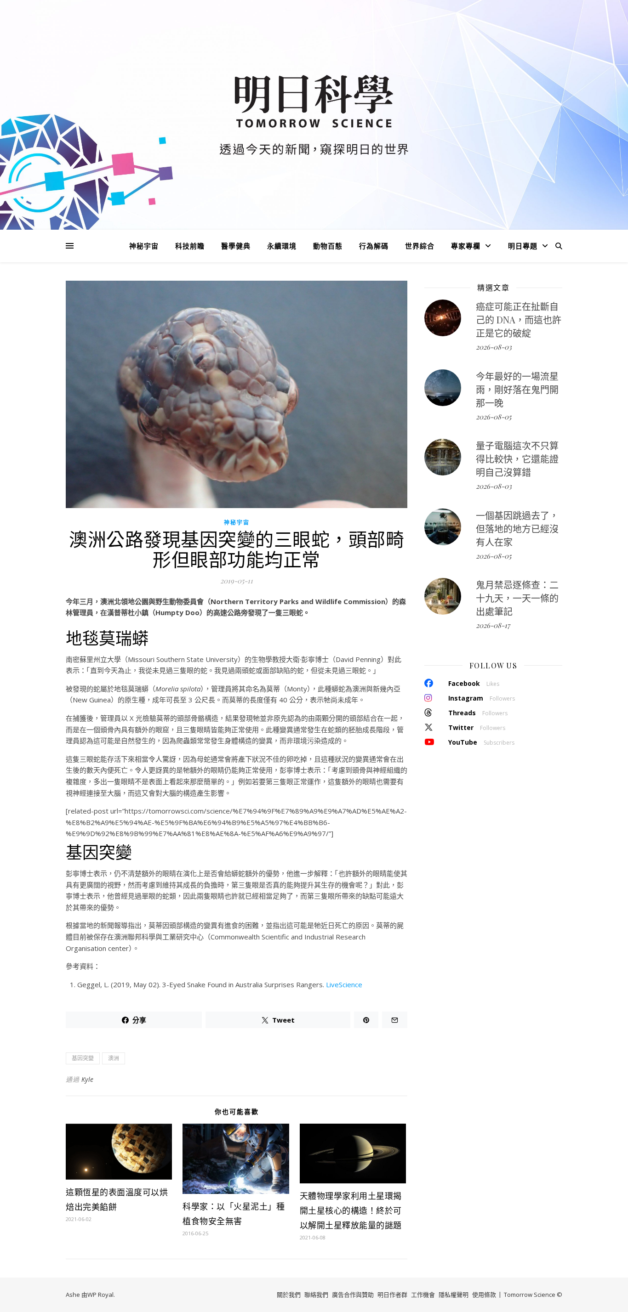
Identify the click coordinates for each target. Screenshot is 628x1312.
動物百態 (328, 245)
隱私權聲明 (453, 1294)
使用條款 (484, 1294)
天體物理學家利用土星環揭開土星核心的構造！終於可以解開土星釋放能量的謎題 (351, 1210)
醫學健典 (236, 245)
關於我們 (289, 1294)
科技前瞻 (190, 245)
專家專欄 (465, 245)
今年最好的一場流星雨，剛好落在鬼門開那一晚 (517, 389)
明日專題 (522, 245)
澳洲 (113, 1058)
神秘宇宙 (144, 245)
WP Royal (100, 1294)
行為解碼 (373, 245)
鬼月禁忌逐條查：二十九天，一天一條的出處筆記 (517, 597)
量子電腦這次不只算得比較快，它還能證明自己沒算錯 (517, 458)
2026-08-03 (494, 346)
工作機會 (423, 1294)
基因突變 (83, 1058)
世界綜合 (419, 245)
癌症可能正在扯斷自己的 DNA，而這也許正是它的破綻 (518, 319)
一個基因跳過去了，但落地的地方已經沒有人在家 (517, 528)
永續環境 (282, 245)
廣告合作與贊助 (353, 1294)
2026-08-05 (493, 416)
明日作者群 (392, 1294)
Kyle (87, 1079)
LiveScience (344, 984)
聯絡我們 (316, 1294)
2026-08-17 (493, 625)
